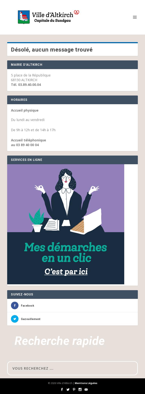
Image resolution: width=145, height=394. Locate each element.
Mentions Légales (86, 383)
